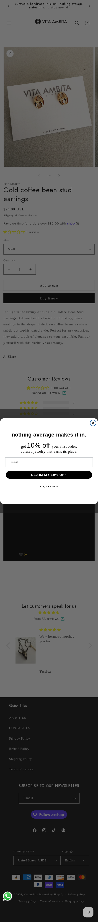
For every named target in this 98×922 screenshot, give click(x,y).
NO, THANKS (49, 486)
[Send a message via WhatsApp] (7, 896)
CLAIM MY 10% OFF (49, 474)
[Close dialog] (93, 423)
